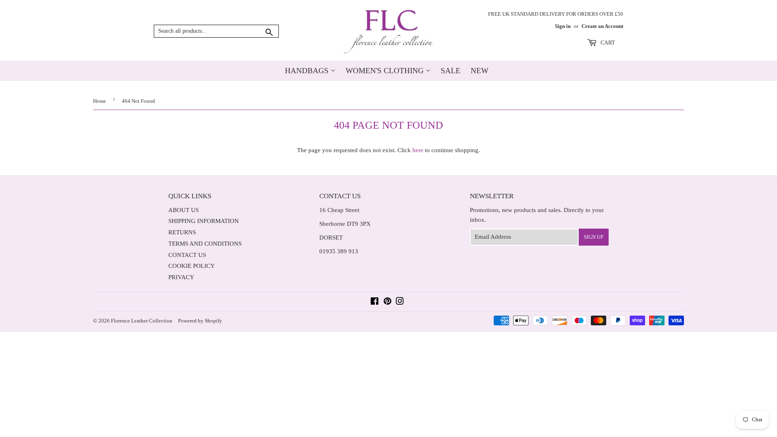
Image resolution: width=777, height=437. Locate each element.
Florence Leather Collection (141, 321)
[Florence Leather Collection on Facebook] (374, 302)
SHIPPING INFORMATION (203, 221)
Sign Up (593, 237)
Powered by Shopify (200, 321)
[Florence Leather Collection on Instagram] (400, 302)
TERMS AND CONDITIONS (205, 243)
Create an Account (602, 26)
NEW (479, 70)
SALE (451, 70)
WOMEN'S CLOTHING (386, 70)
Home (99, 101)
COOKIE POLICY (191, 266)
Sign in (563, 26)
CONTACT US (187, 255)
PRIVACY (181, 277)
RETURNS (182, 232)
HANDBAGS (308, 70)
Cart (607, 43)
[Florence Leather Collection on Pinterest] (387, 302)
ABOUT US (183, 210)
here (417, 150)
